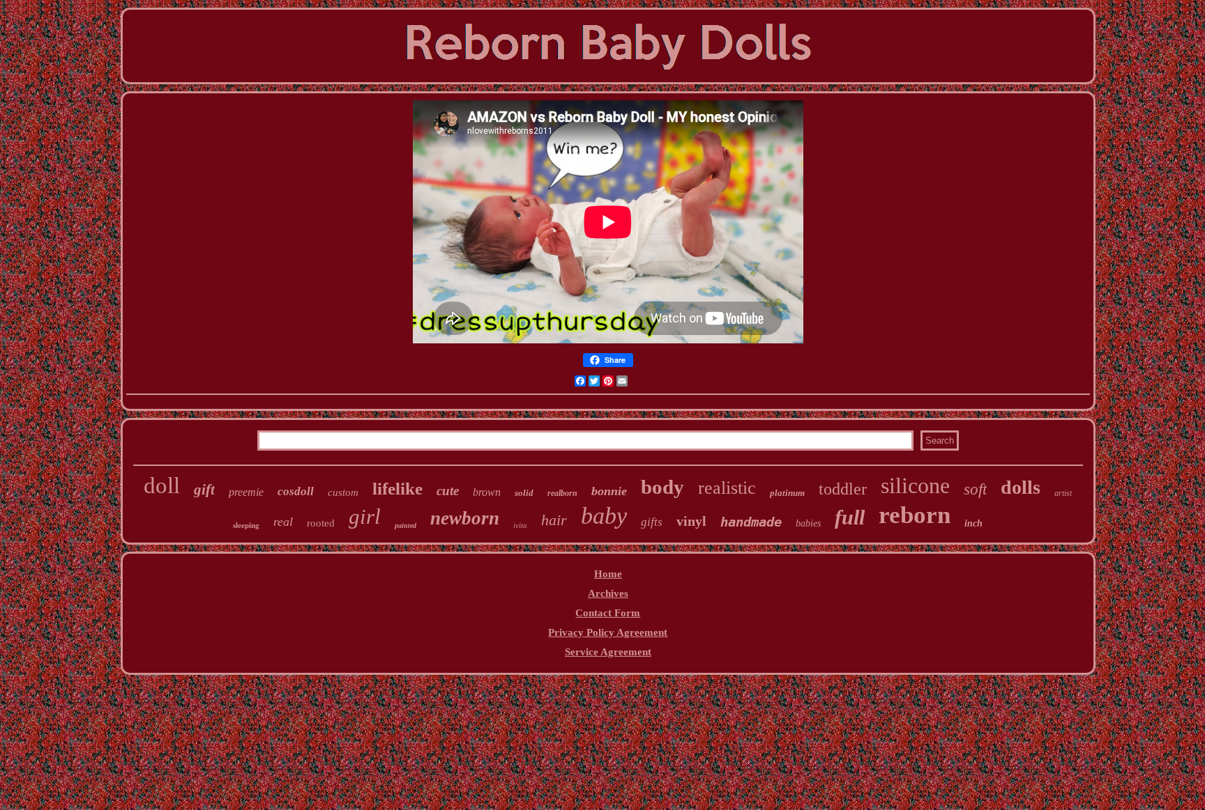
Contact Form (607, 612)
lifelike (397, 488)
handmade (751, 521)
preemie (246, 492)
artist (1063, 493)
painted (405, 525)
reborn (914, 515)
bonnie (609, 491)
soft (975, 489)
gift (204, 489)
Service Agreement (608, 651)
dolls (1020, 487)
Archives (608, 593)
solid (524, 493)
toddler (843, 489)
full (850, 517)
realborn (562, 493)
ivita (520, 525)
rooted (321, 523)
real (283, 522)
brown (487, 492)
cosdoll (296, 491)
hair (554, 520)
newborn (464, 518)
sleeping (246, 525)
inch (973, 523)
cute (448, 490)
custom (343, 492)
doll (162, 485)
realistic (727, 488)
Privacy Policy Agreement (607, 632)
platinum (787, 493)
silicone (915, 485)
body (662, 487)
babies (808, 523)
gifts (651, 522)
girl (365, 516)
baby (604, 516)
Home (608, 573)
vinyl (691, 521)
